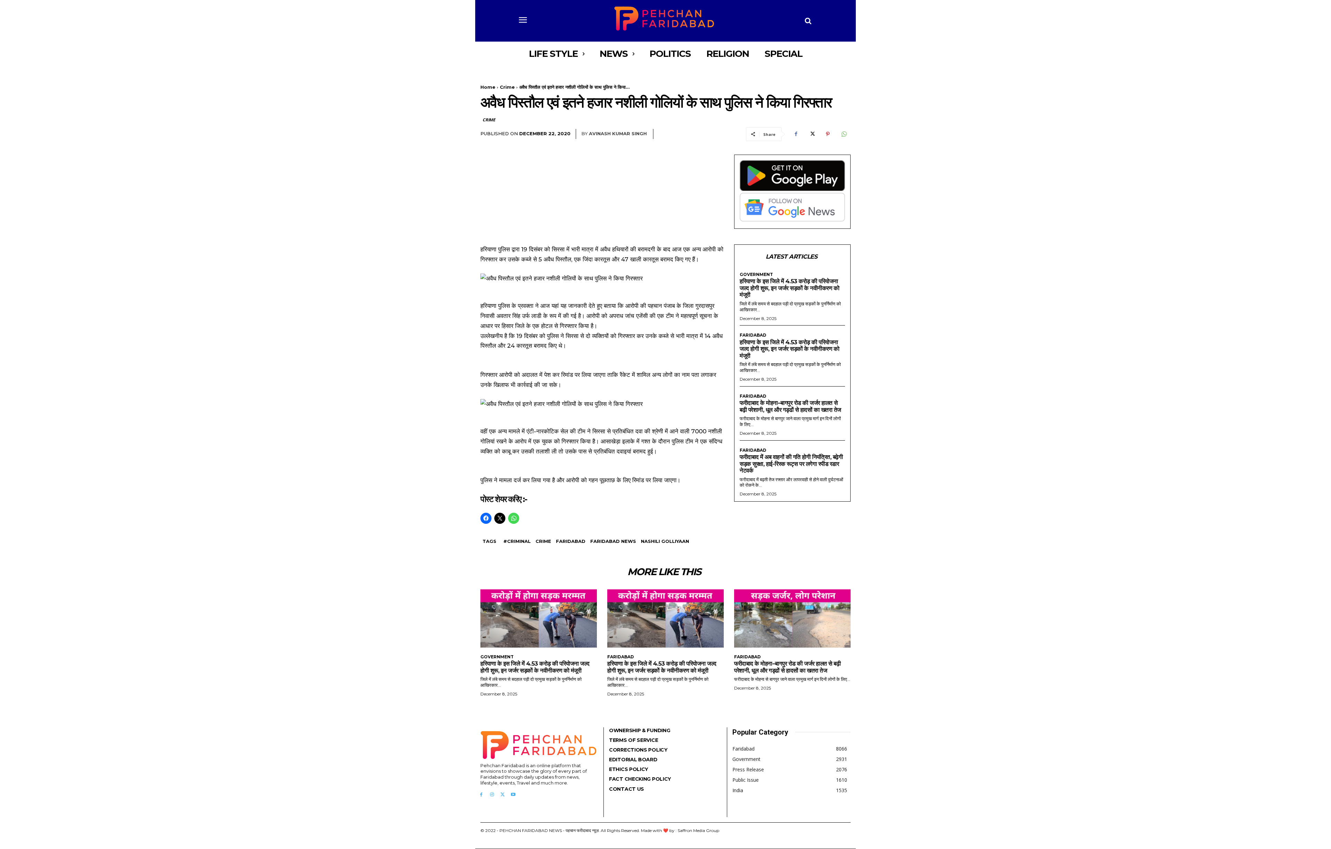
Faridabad (570, 541)
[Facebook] (796, 134)
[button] (808, 20)
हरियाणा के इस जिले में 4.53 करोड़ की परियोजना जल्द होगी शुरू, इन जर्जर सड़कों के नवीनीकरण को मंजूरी (789, 288)
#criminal (517, 541)
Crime (507, 87)
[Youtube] (513, 794)
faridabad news (613, 541)
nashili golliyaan (665, 541)
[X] (812, 134)
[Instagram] (492, 794)
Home (487, 87)
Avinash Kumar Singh (618, 133)
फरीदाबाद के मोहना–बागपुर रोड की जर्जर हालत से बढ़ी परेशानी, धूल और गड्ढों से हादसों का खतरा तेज (790, 406)
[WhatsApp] (844, 134)
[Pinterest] (828, 134)
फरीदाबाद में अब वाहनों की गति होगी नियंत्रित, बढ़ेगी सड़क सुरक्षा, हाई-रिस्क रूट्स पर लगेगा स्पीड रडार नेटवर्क (791, 463)
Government (756, 274)
